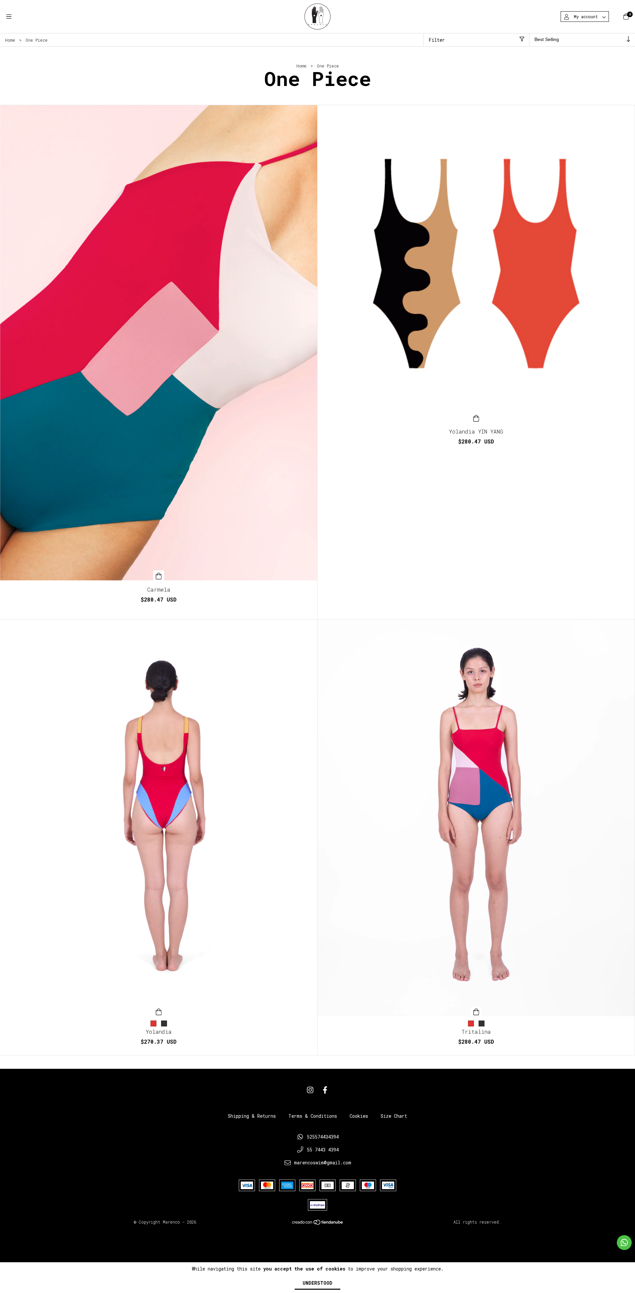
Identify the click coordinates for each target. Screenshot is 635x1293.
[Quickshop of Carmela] (158, 575)
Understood (317, 1283)
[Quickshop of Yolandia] (158, 1011)
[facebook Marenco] (325, 1090)
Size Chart (394, 1116)
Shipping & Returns (252, 1116)
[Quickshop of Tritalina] (476, 1011)
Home (10, 40)
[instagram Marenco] (310, 1090)
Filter (437, 40)
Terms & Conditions (312, 1116)
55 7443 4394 (323, 1150)
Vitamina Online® (317, 1236)
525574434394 (323, 1137)
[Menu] (9, 16)
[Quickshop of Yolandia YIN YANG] (476, 417)
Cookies (359, 1116)
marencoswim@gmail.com (322, 1162)
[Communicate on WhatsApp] (624, 1242)
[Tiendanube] (317, 1223)
